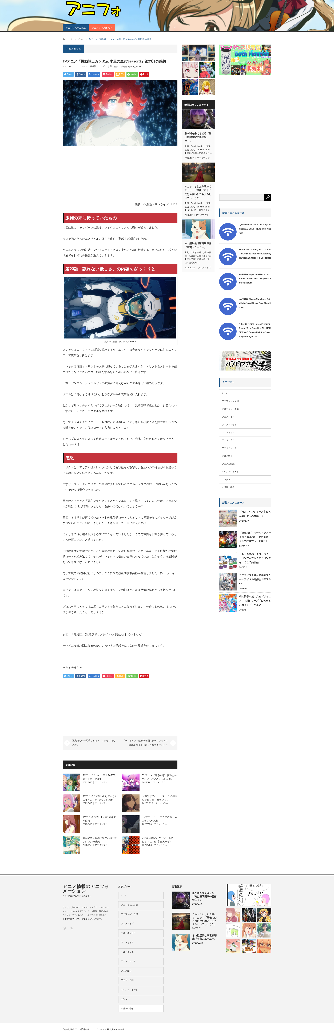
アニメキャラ (228, 432)
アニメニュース (229, 448)
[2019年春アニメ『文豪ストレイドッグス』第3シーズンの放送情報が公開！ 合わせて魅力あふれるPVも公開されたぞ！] (249, 915)
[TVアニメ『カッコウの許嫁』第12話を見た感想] (264, 946)
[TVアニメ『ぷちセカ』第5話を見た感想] (190, 70)
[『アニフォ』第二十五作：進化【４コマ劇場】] (233, 930)
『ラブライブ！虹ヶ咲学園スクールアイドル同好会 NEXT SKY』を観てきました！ (145, 742)
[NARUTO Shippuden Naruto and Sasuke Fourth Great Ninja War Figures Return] (228, 289)
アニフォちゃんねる (76, 27)
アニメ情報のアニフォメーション (86, 888)
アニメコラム (81, 66)
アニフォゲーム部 (230, 409)
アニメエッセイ (229, 424)
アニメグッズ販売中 (102, 27)
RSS (72, 928)
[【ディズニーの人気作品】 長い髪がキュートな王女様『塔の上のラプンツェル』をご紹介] (190, 87)
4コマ (224, 393)
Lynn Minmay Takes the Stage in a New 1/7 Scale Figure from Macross (255, 228)
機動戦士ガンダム (98, 66)
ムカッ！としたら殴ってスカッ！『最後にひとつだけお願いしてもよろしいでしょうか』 (198, 192)
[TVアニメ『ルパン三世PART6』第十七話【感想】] (198, 53)
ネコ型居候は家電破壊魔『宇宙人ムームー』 (198, 245)
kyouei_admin (134, 66)
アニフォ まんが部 (230, 401)
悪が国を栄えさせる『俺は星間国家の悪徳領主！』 (198, 137)
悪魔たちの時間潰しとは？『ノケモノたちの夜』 (93, 742)
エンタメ (226, 479)
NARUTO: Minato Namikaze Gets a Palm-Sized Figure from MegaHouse (255, 303)
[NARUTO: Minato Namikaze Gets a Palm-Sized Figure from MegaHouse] (228, 314)
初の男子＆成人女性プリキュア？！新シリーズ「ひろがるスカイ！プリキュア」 (255, 600)
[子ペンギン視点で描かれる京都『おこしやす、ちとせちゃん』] (233, 946)
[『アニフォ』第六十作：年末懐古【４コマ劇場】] (248, 895)
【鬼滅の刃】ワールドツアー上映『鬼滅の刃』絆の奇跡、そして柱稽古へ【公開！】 (255, 536)
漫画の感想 (229, 487)
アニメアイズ (203, 158)
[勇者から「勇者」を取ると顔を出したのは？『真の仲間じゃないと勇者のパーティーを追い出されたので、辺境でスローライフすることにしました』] (207, 87)
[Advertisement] (120, 174)
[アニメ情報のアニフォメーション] (93, 9)
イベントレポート (230, 471)
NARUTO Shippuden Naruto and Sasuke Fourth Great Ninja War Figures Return (255, 278)
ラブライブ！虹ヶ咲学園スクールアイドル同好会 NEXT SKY (255, 579)
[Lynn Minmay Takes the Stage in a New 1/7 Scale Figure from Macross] (228, 240)
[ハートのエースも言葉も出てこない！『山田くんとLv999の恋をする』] (264, 930)
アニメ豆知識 (228, 464)
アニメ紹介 (227, 456)
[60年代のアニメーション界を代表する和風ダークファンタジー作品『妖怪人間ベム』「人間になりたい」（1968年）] (207, 70)
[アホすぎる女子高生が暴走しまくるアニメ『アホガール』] (249, 930)
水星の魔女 (113, 66)
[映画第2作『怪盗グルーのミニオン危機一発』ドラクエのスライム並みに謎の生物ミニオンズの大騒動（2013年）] (249, 946)
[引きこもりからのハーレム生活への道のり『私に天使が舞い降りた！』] (233, 915)
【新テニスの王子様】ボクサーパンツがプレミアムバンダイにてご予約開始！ (255, 558)
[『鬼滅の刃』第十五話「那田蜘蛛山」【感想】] (264, 915)
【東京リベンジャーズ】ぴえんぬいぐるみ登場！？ (255, 513)
